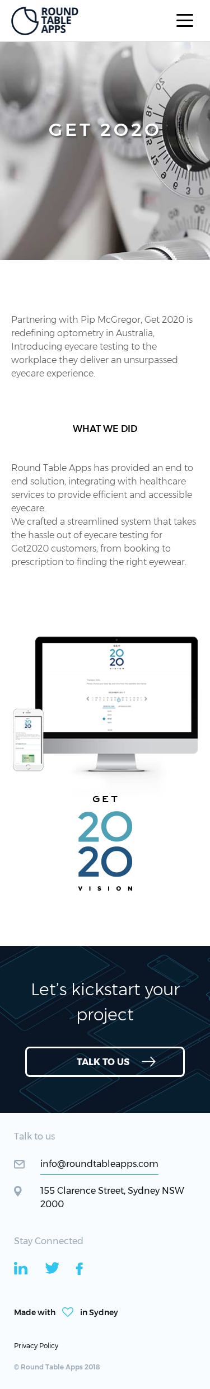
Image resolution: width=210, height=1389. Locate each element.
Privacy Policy (36, 1345)
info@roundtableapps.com (99, 1164)
